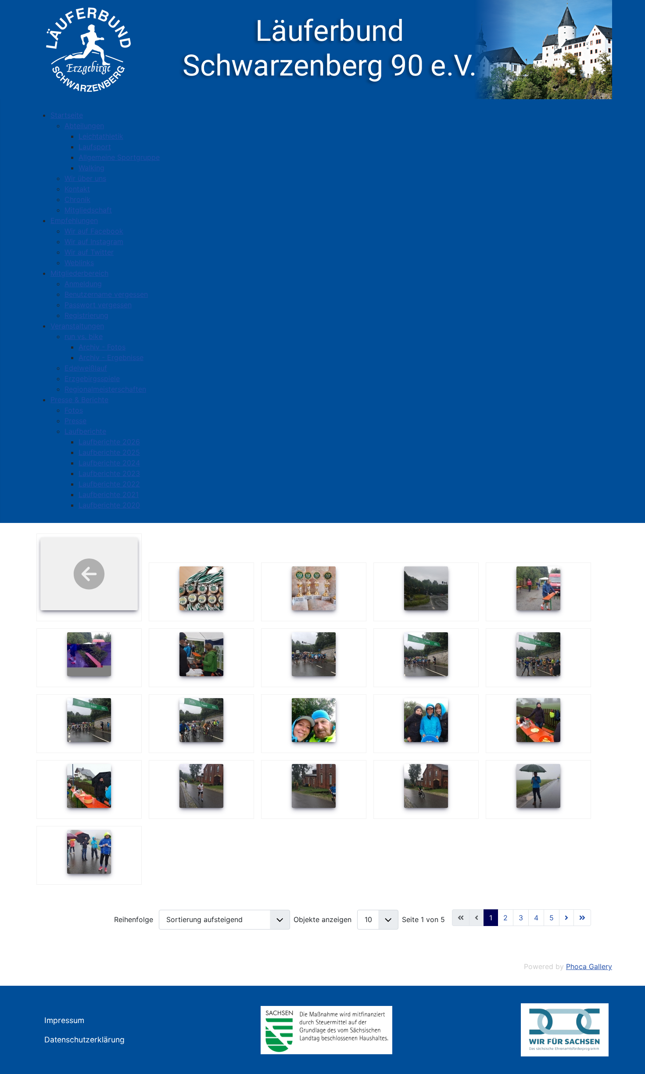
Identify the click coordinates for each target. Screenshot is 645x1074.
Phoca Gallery (589, 966)
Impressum (64, 1020)
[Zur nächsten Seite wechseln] (566, 917)
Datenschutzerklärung (84, 1039)
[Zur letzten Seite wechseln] (582, 917)
